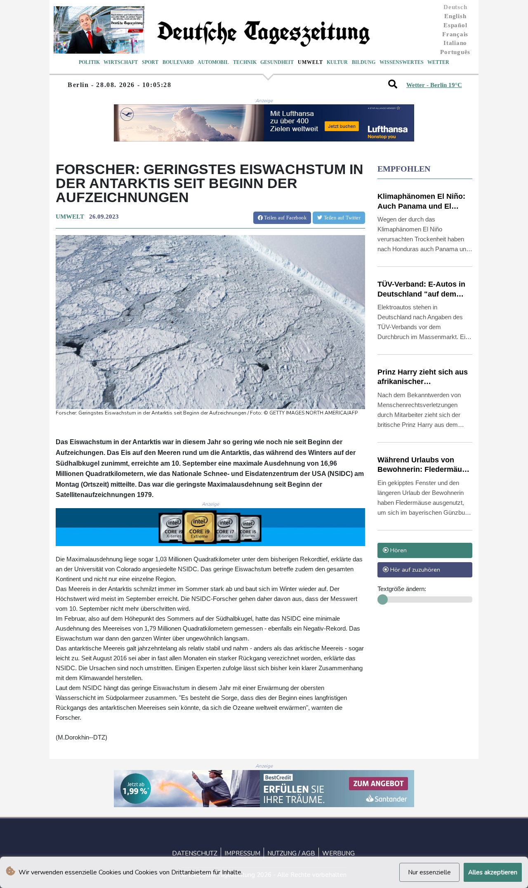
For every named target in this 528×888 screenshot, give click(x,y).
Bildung (363, 62)
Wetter (438, 62)
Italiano (455, 43)
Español (455, 25)
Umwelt (310, 62)
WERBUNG (338, 853)
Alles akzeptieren (492, 872)
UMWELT (70, 216)
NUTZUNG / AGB (291, 853)
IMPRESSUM (242, 853)
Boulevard (178, 62)
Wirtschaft (121, 62)
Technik (245, 62)
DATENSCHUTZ (194, 853)
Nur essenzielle (429, 872)
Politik (89, 62)
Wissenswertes (402, 62)
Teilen (284, 218)
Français (455, 34)
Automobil (213, 62)
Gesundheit (277, 62)
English (455, 16)
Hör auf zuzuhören (414, 569)
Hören (398, 550)
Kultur (337, 62)
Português (455, 52)
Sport (150, 62)
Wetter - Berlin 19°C (434, 85)
